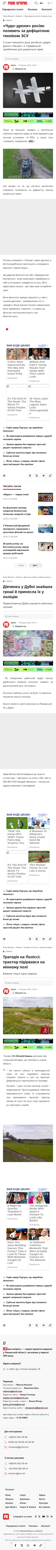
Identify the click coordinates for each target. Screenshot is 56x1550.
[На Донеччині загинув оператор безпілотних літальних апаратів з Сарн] (45, 510)
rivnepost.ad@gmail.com (36, 1408)
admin (13, 65)
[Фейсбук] (35, 1517)
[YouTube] (44, 1517)
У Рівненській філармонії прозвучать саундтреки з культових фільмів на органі (18, 528)
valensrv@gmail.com (12, 1391)
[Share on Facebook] (15, 1545)
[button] (5, 3)
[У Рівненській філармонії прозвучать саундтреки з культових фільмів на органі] (45, 528)
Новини (9, 20)
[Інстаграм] (47, 1517)
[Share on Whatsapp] (28, 1545)
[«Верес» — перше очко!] (45, 497)
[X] (39, 1517)
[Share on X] (22, 1545)
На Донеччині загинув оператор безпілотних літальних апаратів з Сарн (17, 511)
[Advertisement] (28, 227)
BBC (31, 141)
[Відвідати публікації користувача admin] (6, 67)
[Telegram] (51, 1517)
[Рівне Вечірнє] (21, 3)
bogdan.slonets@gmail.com (15, 1398)
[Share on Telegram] (34, 1545)
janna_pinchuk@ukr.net (14, 1404)
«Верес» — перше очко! (16, 494)
